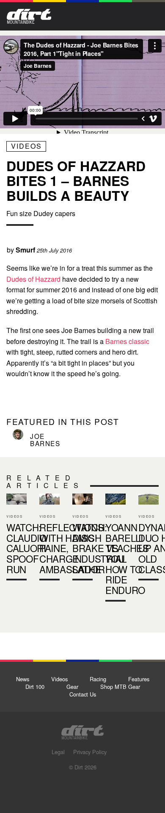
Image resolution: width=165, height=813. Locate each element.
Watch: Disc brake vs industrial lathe (82, 539)
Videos (26, 146)
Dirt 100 (34, 687)
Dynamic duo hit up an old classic (148, 539)
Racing (98, 679)
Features (138, 679)
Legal (58, 752)
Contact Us (82, 694)
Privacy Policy (90, 752)
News (22, 679)
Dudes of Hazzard (34, 279)
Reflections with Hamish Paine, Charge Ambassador (49, 539)
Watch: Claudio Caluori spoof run (16, 539)
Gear (72, 687)
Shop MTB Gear (120, 687)
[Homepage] (82, 730)
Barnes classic (127, 341)
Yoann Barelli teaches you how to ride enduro (127, 558)
